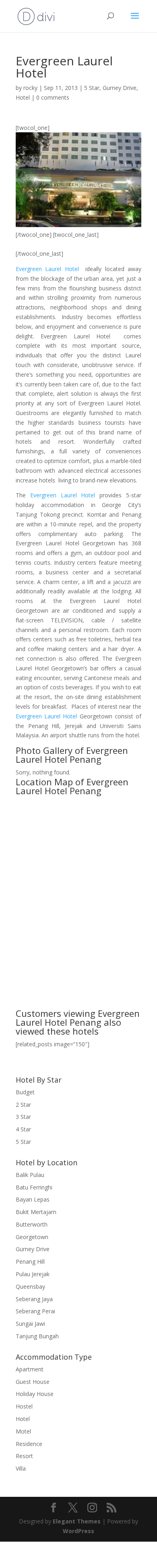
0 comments (52, 97)
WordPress (78, 1531)
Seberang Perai (35, 1311)
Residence (29, 1444)
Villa (21, 1468)
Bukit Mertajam (36, 1212)
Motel (23, 1431)
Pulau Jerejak (33, 1274)
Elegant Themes (77, 1521)
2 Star (23, 1104)
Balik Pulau (30, 1175)
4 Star (23, 1129)
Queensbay (30, 1286)
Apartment (29, 1369)
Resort (24, 1456)
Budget (25, 1092)
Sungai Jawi (30, 1323)
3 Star (23, 1117)
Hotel (23, 97)
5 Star (91, 88)
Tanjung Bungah (37, 1336)
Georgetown (32, 1237)
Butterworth (32, 1224)
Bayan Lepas (33, 1199)
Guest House (33, 1382)
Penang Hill (30, 1261)
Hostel (24, 1406)
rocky (30, 88)
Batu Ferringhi (34, 1187)
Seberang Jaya (34, 1299)
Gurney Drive (119, 88)
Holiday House (35, 1394)
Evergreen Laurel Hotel (47, 269)
